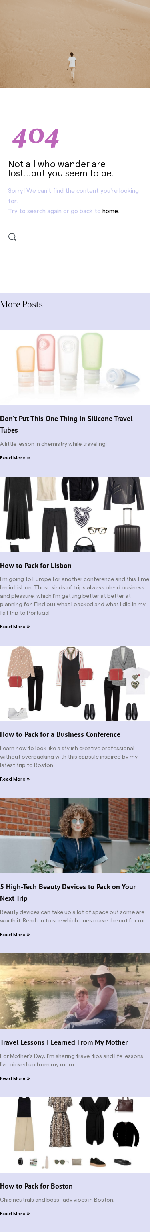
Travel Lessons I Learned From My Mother (64, 1042)
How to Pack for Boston (36, 1186)
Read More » (15, 457)
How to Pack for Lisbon (36, 565)
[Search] (12, 237)
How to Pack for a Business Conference (60, 734)
